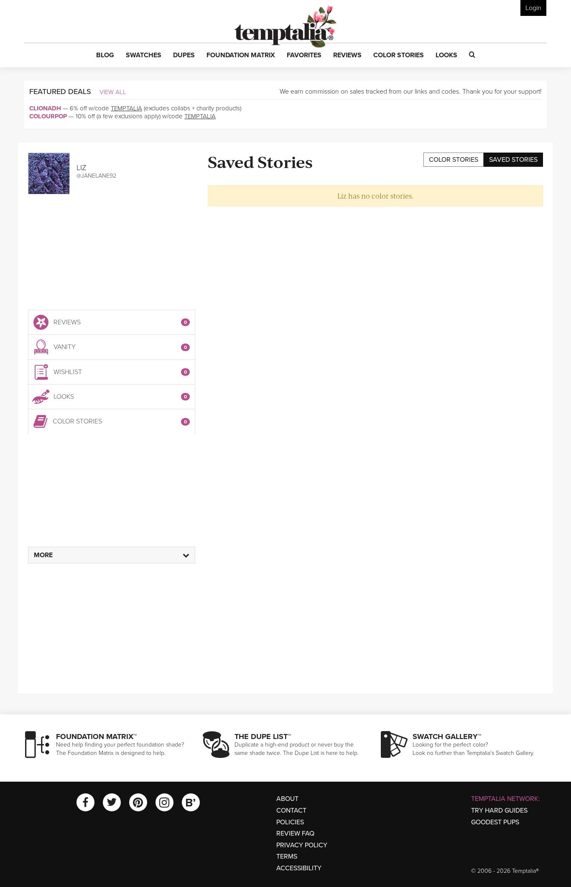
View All (112, 92)
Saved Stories (513, 159)
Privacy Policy (301, 845)
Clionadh (45, 108)
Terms (286, 856)
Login (533, 8)
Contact (291, 810)
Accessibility (298, 868)
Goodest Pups (495, 822)
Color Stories (453, 159)
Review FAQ (295, 833)
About (287, 799)
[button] (105, 55)
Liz (81, 167)
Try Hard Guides (499, 810)
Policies (290, 822)
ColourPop (48, 116)
